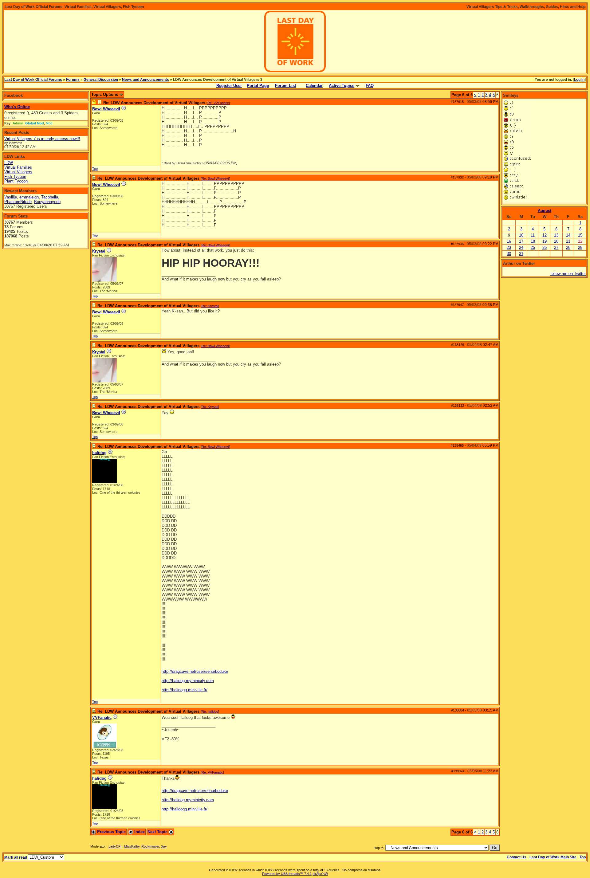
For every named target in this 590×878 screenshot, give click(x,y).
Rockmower (150, 846)
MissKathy (132, 846)
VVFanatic (102, 717)
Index (139, 831)
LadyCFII (115, 846)
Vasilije (10, 197)
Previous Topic (111, 831)
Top (95, 169)
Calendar (314, 85)
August (544, 210)
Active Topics (341, 85)
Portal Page (258, 85)
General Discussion (101, 79)
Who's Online (17, 106)
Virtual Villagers (18, 172)
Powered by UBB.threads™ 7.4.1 (287, 874)
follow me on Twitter (568, 273)
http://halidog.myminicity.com (188, 680)
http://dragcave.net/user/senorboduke (195, 671)
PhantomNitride (18, 201)
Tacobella (49, 197)
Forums (73, 79)
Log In (579, 79)
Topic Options (105, 94)
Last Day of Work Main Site (552, 857)
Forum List (285, 85)
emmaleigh (29, 197)
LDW (8, 162)
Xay (164, 846)
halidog (99, 452)
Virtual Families (18, 167)
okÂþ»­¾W (320, 874)
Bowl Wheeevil (106, 109)
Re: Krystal (210, 306)
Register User (229, 85)
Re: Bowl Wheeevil (215, 178)
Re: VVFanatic (218, 103)
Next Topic (158, 831)
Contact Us (516, 857)
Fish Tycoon (15, 176)
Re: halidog (210, 711)
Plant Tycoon (16, 181)
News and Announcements (145, 79)
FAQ (370, 85)
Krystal (98, 251)
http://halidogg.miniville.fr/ (184, 690)
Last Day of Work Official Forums (33, 79)
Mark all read (15, 857)
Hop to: (379, 848)
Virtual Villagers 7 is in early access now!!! (42, 138)
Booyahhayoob (47, 201)
